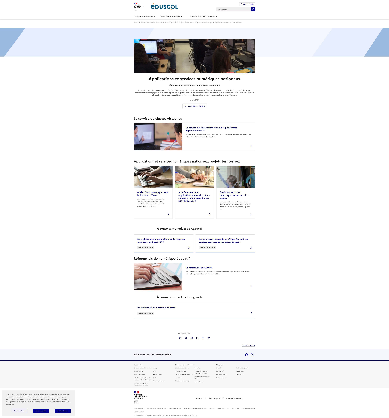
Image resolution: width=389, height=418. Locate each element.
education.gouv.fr (139, 371)
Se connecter (248, 4)
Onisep (155, 368)
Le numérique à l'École (172, 22)
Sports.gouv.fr (240, 374)
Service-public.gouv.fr (242, 368)
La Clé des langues (180, 371)
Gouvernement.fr (221, 374)
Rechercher (253, 9)
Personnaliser (19, 411)
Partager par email (203, 338)
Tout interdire (40, 411)
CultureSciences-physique (182, 381)
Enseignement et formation (143, 17)
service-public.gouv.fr (233, 398)
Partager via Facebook (180, 338)
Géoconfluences (199, 382)
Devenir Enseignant (139, 374)
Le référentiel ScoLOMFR (199, 267)
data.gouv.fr (200, 398)
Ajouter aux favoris (196, 106)
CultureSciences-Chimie (182, 368)
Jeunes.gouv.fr (240, 371)
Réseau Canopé (157, 374)
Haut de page (250, 345)
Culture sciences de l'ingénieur (184, 374)
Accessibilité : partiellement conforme (195, 408)
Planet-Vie (197, 368)
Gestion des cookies (175, 408)
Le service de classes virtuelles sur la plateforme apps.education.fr (211, 129)
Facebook (246, 354)
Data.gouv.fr (220, 371)
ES (238, 408)
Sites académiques (158, 381)
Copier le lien (209, 338)
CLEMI (155, 378)
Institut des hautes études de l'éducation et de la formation (142, 379)
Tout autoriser (62, 411)
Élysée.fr (218, 368)
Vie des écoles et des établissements (202, 17)
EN (233, 408)
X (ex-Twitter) (252, 354)
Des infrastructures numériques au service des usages (196, 22)
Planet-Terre (178, 378)
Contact (212, 408)
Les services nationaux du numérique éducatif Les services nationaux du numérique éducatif (223, 240)
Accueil (136, 22)
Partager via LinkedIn (197, 338)
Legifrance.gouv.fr (221, 378)
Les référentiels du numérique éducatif (156, 307)
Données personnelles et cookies (156, 408)
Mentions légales (139, 408)
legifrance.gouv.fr (215, 398)
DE (228, 408)
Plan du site (221, 408)
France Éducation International (143, 368)
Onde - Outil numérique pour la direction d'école (152, 194)
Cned (154, 371)
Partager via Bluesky (192, 338)
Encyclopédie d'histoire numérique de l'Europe (201, 372)
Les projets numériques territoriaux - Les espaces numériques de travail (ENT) (161, 240)
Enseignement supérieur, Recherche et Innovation (141, 384)
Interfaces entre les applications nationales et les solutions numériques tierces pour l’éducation (194, 197)
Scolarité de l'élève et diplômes (171, 17)
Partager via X (186, 338)
